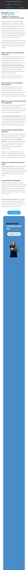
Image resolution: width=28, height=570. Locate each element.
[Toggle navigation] (18, 11)
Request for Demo (14, 234)
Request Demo (14, 212)
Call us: (13, 4)
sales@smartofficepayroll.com (14, 1)
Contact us (21, 7)
